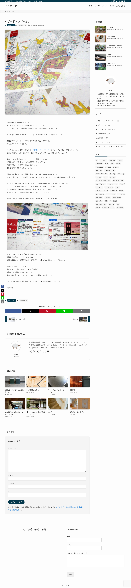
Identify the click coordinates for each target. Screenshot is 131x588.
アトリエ (112, 177)
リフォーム (121, 194)
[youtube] (116, 1)
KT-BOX (119, 160)
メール (11, 483)
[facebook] (108, 1)
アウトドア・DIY (105, 142)
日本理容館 (113, 201)
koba (16, 354)
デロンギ (122, 184)
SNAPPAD (99, 170)
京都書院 (107, 197)
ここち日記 (121, 174)
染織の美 (111, 204)
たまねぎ (98, 177)
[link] (30, 351)
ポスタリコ (113, 191)
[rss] (119, 1)
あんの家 (112, 174)
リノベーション (111, 194)
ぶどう (106, 177)
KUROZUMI (99, 164)
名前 (10, 475)
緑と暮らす (103, 138)
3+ (96, 160)
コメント (12, 448)
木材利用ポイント (101, 204)
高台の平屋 (120, 207)
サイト (10, 491)
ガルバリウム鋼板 (118, 180)
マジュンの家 (100, 194)
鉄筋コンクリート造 (108, 207)
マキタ (121, 191)
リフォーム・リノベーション (108, 121)
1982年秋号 (103, 160)
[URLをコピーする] (81, 311)
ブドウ (117, 187)
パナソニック (109, 187)
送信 (70, 574)
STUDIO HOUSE (110, 170)
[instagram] (114, 1)
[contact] (122, 1)
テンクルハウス (112, 184)
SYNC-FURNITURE (101, 174)
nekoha (118, 164)
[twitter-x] (111, 1)
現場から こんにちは (106, 129)
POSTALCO (99, 167)
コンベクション (100, 184)
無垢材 (98, 207)
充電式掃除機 (117, 197)
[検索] (124, 1)
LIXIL (106, 164)
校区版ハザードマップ (41, 150)
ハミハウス (99, 187)
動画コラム (99, 201)
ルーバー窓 (99, 197)
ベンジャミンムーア (102, 191)
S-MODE (108, 167)
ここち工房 (11, 6)
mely (112, 164)
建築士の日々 (104, 133)
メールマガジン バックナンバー (110, 146)
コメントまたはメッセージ (77, 553)
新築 (106, 201)
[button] (13, 311)
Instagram (112, 160)
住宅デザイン (11, 25)
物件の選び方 (22, 25)
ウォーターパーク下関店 (103, 180)
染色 (118, 204)
